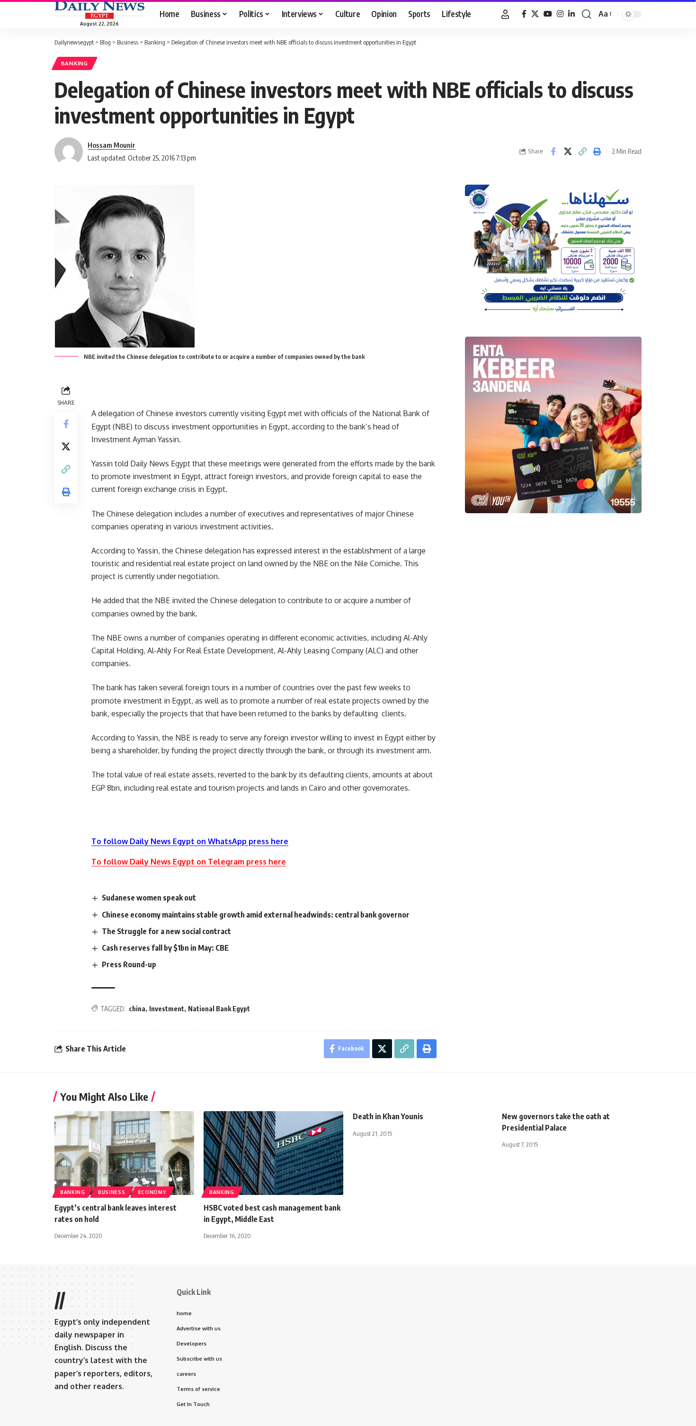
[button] (505, 14)
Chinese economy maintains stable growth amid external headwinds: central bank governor (256, 914)
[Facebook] (524, 14)
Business (111, 1192)
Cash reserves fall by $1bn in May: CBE (165, 948)
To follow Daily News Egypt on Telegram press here (188, 861)
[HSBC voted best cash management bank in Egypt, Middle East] (273, 1153)
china (137, 1009)
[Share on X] (567, 151)
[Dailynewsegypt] (99, 10)
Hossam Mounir (111, 145)
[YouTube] (547, 14)
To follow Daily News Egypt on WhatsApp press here (189, 841)
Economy (152, 1192)
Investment (166, 1009)
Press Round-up (129, 964)
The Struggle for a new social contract (166, 931)
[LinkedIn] (571, 14)
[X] (535, 14)
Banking (74, 63)
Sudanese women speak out (149, 897)
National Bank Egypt (219, 1009)
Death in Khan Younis (388, 1116)
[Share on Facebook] (553, 151)
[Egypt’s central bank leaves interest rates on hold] (124, 1153)
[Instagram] (560, 14)
